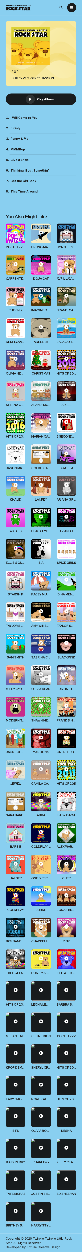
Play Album (45, 99)
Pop (15, 72)
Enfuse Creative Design (43, 1247)
